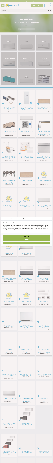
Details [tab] (43, 218)
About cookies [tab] (26, 218)
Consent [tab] (10, 218)
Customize (26, 239)
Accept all (26, 236)
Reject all (26, 242)
